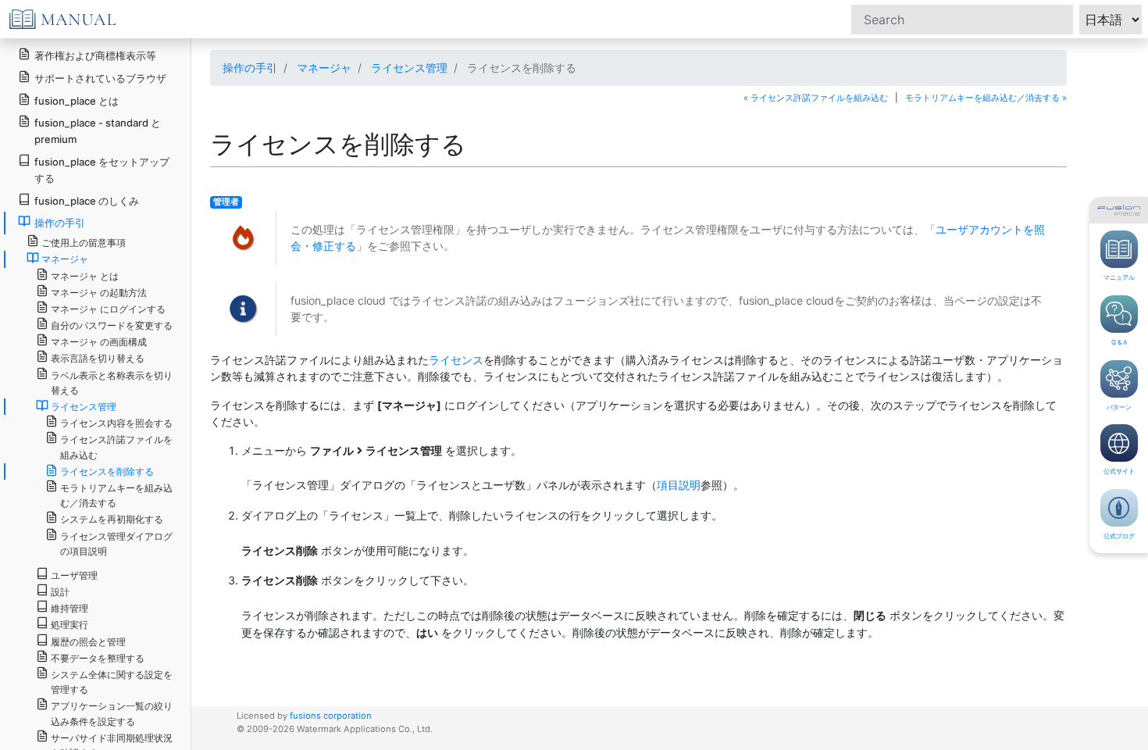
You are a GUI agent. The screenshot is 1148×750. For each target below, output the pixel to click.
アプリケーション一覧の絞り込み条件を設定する (112, 713)
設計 (60, 592)
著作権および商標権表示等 (95, 55)
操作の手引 (250, 67)
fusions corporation (331, 715)
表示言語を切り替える (97, 358)
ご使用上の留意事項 (83, 242)
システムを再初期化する (111, 519)
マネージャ (324, 67)
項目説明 (679, 484)
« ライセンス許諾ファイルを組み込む (815, 97)
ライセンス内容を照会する (116, 423)
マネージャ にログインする (108, 309)
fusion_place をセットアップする (101, 169)
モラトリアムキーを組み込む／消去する (116, 495)
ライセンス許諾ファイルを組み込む (116, 447)
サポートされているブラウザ (100, 78)
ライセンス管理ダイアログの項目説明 (116, 543)
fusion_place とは (76, 101)
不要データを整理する (97, 658)
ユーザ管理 (74, 575)
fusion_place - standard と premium (97, 130)
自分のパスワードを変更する (112, 325)
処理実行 (69, 624)
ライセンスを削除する (107, 471)
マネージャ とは (85, 276)
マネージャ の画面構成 (99, 342)
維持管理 (69, 608)
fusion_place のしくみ (86, 201)
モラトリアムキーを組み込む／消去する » (986, 97)
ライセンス (456, 359)
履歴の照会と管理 (88, 642)
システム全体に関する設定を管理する (112, 682)
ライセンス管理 (409, 67)
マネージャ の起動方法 (99, 292)
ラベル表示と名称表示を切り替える (112, 383)
